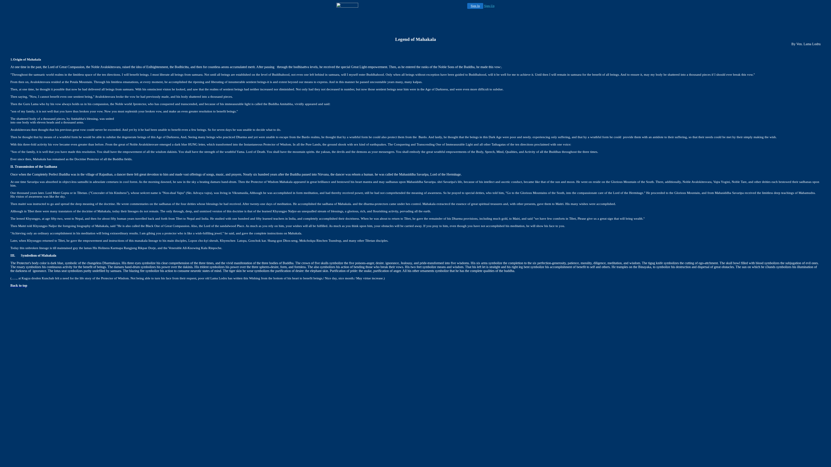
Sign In (475, 6)
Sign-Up (489, 6)
